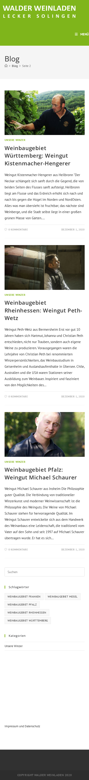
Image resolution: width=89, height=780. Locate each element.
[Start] (6, 66)
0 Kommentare (18, 229)
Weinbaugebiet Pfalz (22, 604)
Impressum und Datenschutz (22, 726)
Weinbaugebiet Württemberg (28, 620)
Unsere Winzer (15, 140)
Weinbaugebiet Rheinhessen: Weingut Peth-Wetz (44, 310)
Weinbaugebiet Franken (24, 596)
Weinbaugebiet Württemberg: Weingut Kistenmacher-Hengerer (38, 155)
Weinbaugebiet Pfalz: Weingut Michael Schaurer (41, 473)
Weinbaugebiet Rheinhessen (27, 612)
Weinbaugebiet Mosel (63, 596)
